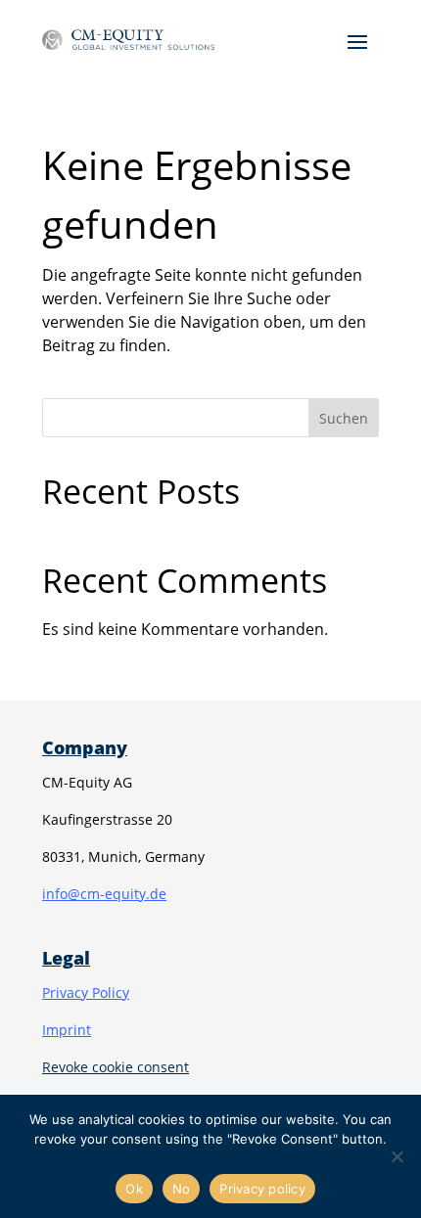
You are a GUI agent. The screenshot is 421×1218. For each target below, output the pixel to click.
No (181, 1188)
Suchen (343, 418)
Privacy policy (210, 1158)
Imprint (66, 1029)
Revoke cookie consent (115, 1067)
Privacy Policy (85, 992)
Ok (134, 1188)
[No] (396, 1156)
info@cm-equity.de (104, 893)
